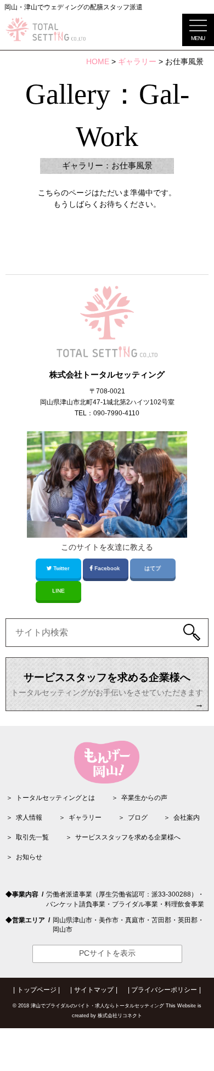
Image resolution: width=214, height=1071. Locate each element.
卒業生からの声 (144, 798)
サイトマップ (94, 990)
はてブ (152, 568)
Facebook (107, 568)
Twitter (61, 568)
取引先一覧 (32, 837)
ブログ (138, 817)
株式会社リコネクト (120, 1015)
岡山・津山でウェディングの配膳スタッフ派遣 (73, 7)
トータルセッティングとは (55, 798)
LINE (58, 591)
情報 (29, 817)
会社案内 (186, 817)
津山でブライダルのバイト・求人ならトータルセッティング (97, 1005)
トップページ (37, 990)
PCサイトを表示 (107, 953)
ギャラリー (85, 817)
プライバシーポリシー (164, 990)
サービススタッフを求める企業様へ (128, 837)
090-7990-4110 (116, 413)
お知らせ (29, 857)
